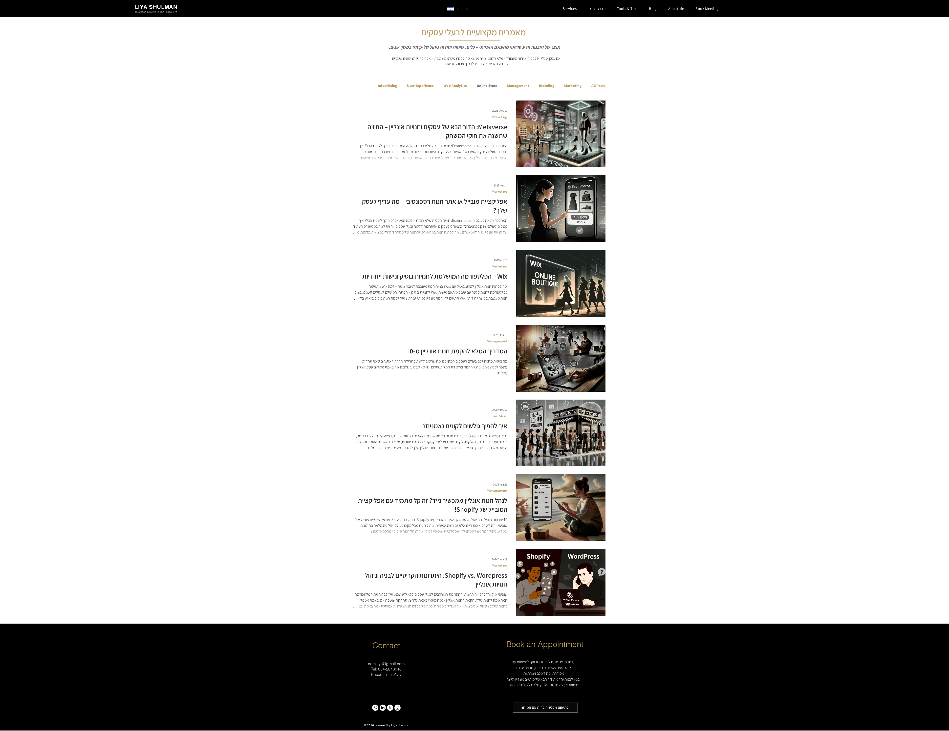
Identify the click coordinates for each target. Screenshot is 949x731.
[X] (390, 708)
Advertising (387, 85)
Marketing (573, 85)
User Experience (420, 85)
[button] (570, 8)
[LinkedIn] (383, 708)
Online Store (487, 85)
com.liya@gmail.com (386, 663)
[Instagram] (397, 708)
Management (518, 85)
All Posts (598, 85)
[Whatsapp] (375, 708)
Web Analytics (455, 85)
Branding (546, 85)
